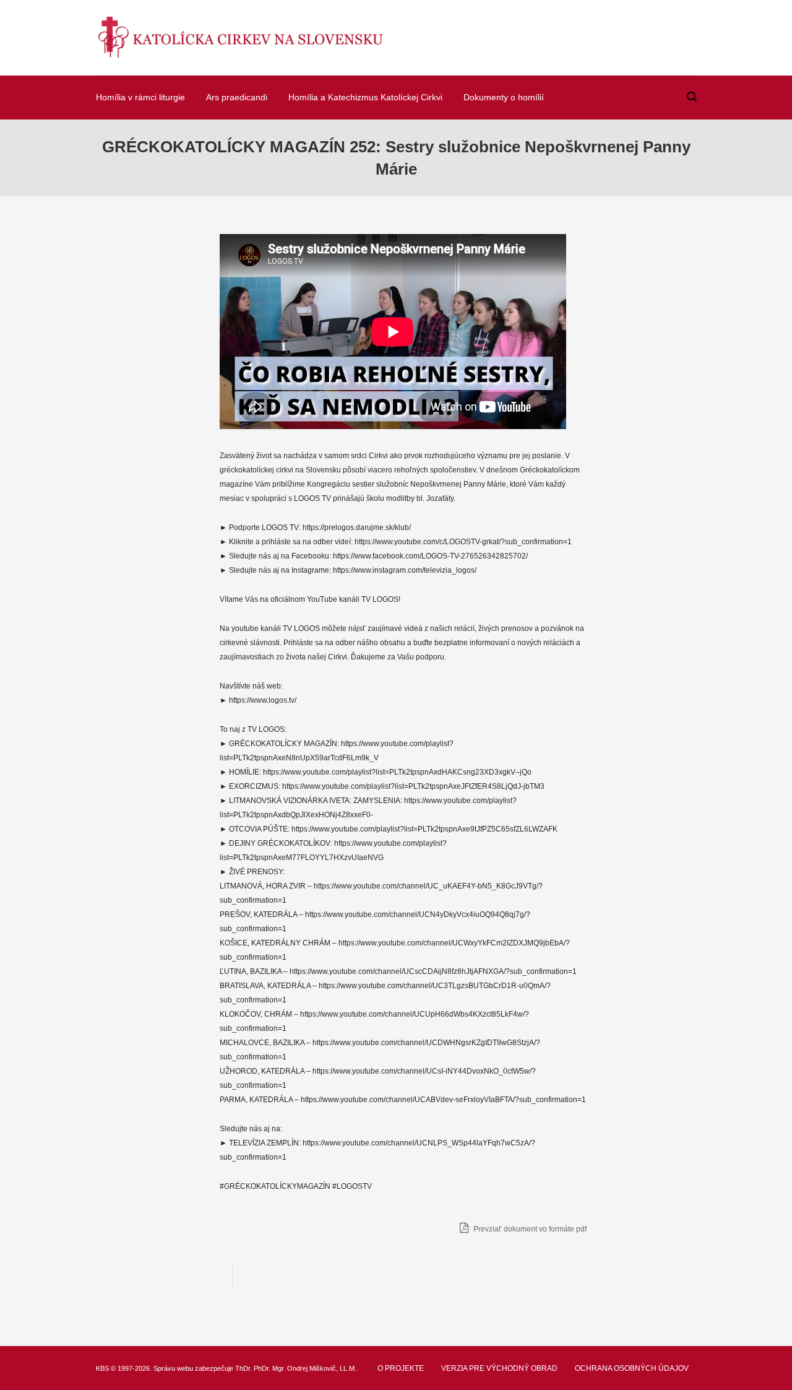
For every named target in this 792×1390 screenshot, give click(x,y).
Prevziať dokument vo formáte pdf (529, 1229)
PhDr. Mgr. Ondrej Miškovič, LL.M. (305, 1368)
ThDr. (243, 1368)
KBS (102, 1368)
